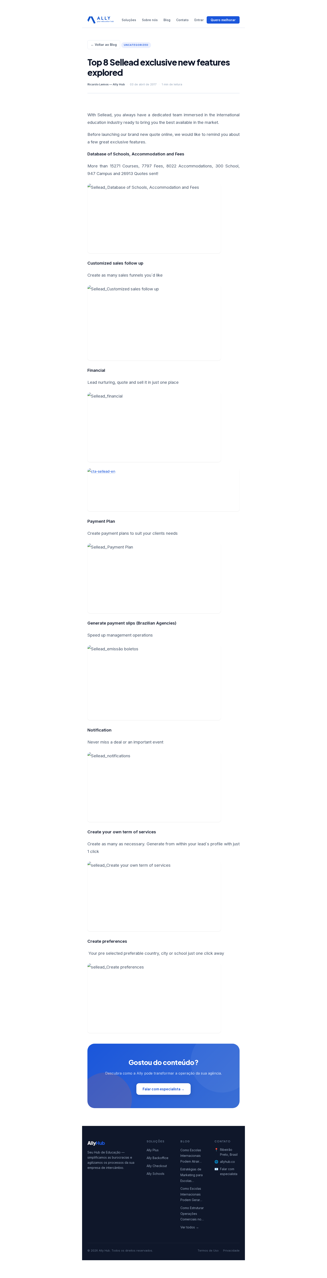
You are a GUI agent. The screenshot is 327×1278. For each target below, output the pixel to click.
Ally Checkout (157, 1166)
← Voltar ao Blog (104, 44)
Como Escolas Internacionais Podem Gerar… (191, 1194)
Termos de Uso (208, 1250)
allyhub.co (227, 1161)
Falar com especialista (228, 1171)
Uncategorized (136, 44)
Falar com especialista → (163, 1089)
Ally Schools (155, 1174)
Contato (182, 20)
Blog (167, 20)
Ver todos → (189, 1227)
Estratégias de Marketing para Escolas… (191, 1174)
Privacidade (231, 1250)
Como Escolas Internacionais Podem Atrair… (191, 1155)
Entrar (199, 20)
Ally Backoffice (157, 1158)
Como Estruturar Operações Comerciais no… (192, 1213)
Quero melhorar (223, 20)
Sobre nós (150, 20)
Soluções (129, 20)
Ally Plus (153, 1150)
